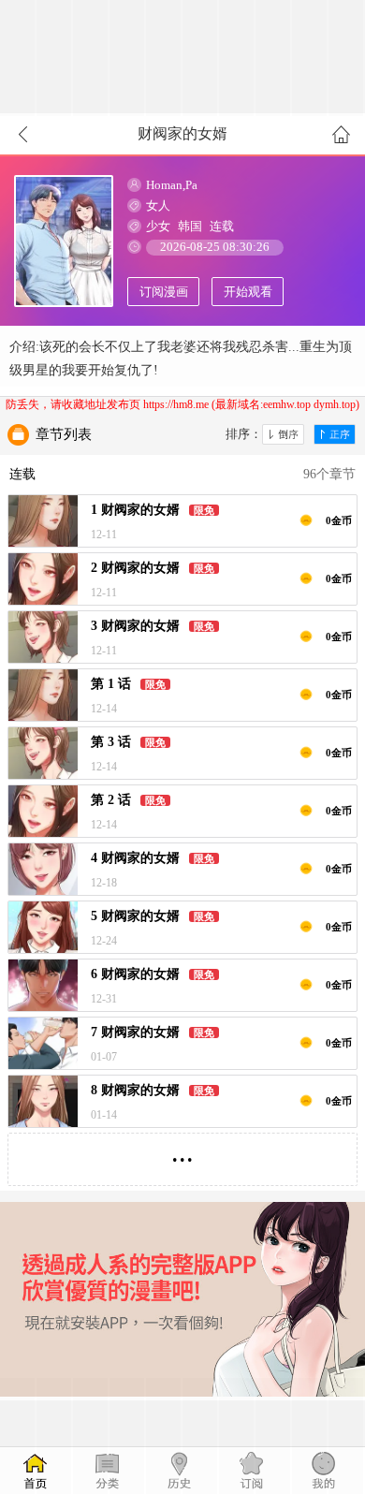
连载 (222, 226)
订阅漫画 (163, 292)
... (182, 1151)
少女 (158, 226)
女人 (158, 205)
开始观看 (248, 292)
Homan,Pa (171, 185)
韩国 (190, 226)
